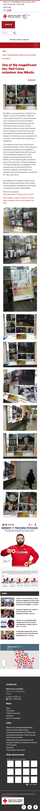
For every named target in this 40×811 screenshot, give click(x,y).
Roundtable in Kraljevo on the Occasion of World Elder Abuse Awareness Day (27, 633)
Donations (9, 716)
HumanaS (9, 747)
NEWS (4, 593)
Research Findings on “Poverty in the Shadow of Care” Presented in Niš (27, 611)
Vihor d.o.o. (13, 796)
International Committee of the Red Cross (21, 732)
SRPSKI (20, 39)
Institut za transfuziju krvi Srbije (17, 730)
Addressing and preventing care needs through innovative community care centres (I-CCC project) (21, 742)
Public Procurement (13, 713)
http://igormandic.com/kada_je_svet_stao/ (18, 194)
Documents (10, 711)
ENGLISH (26, 39)
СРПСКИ (12, 39)
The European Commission (15, 750)
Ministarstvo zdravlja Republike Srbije (19, 727)
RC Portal (7, 7)
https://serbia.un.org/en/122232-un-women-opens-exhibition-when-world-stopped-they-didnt (19, 200)
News (8, 708)
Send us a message (13, 718)
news (4, 51)
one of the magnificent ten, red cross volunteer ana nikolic (19, 56)
